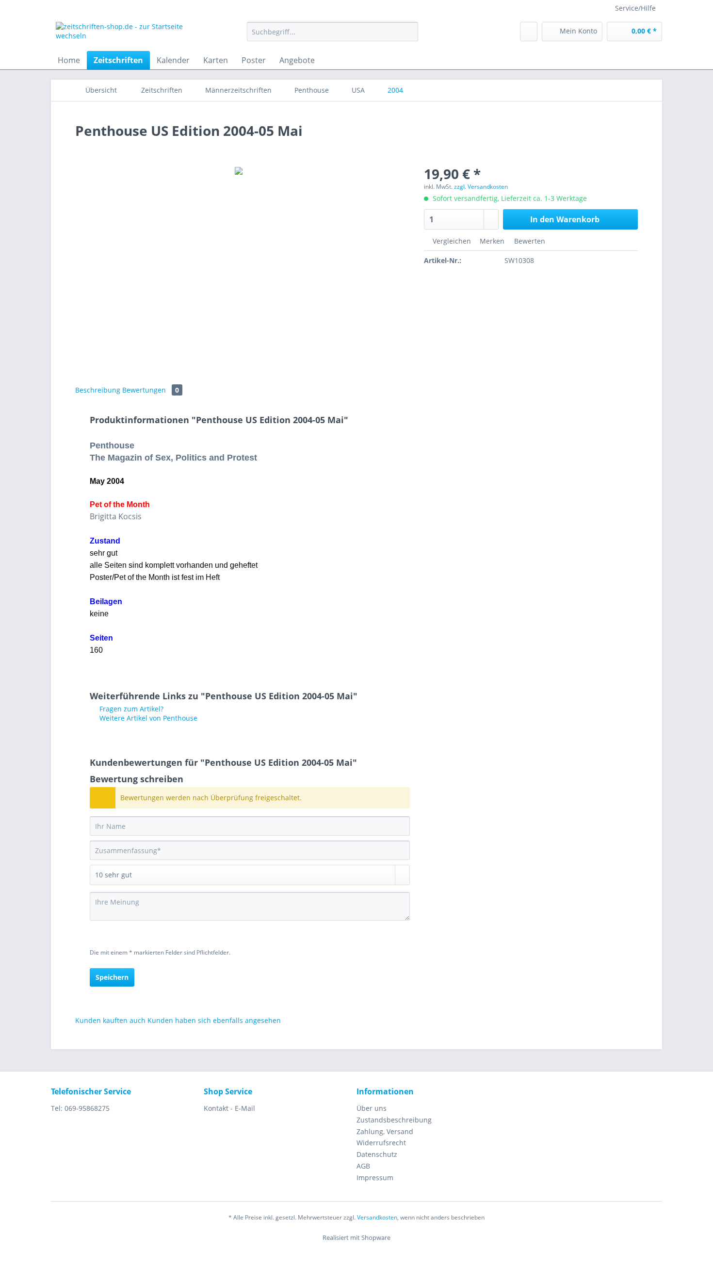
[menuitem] (332, 36)
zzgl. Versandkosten (481, 186)
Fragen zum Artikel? (130, 708)
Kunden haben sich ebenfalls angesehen (214, 1020)
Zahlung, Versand (384, 1131)
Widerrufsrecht (381, 1142)
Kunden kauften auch (110, 1020)
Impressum (374, 1177)
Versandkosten (377, 1217)
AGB (363, 1166)
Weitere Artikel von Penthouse (147, 718)
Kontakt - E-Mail (229, 1108)
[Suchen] (409, 31)
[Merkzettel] (528, 31)
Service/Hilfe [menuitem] (635, 8)
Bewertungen (150, 390)
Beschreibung (97, 390)
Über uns (371, 1108)
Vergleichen (451, 241)
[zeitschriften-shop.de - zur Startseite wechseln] (129, 34)
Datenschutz (376, 1154)
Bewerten (528, 241)
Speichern (112, 977)
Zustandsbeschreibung (394, 1119)
